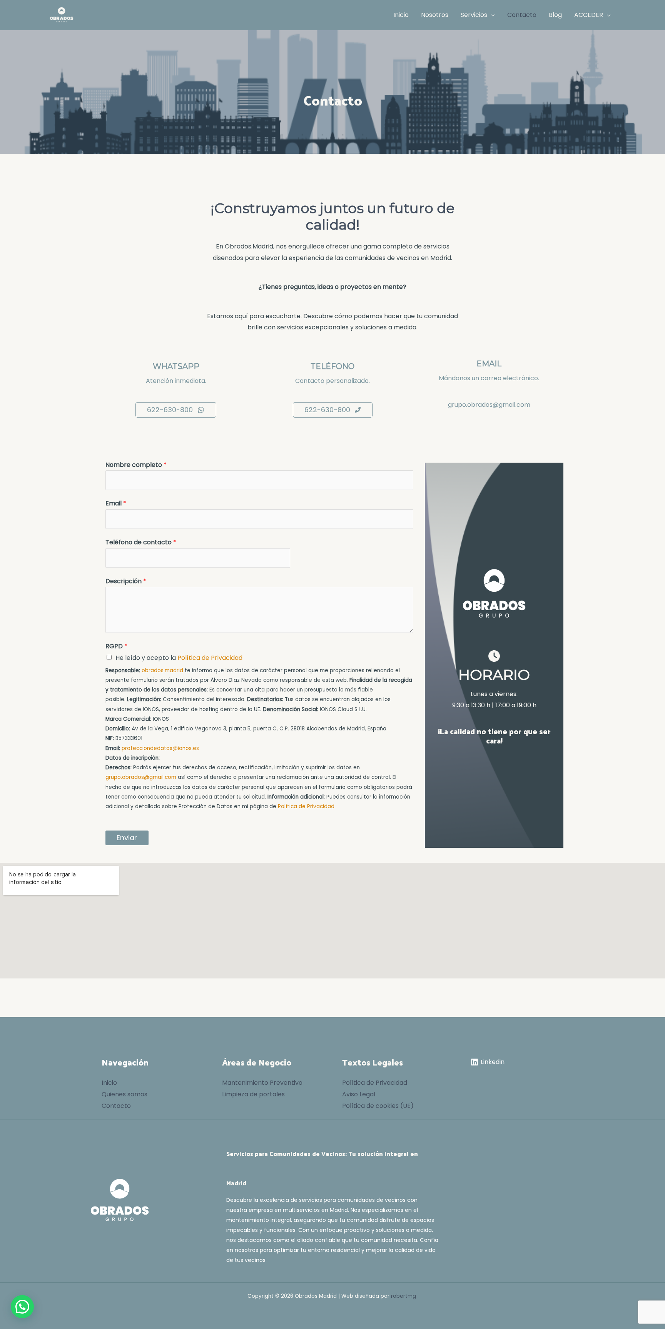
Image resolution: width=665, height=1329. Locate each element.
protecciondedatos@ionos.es (160, 748)
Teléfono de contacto (140, 542)
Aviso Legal (358, 1094)
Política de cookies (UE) (378, 1105)
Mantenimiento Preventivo (262, 1082)
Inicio (109, 1082)
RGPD (116, 646)
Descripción (125, 581)
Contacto (116, 1105)
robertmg (403, 1296)
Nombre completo (136, 464)
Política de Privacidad (209, 657)
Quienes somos (124, 1094)
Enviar (127, 837)
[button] (491, 15)
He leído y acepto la (178, 657)
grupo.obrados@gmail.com (489, 404)
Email (115, 503)
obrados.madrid (162, 670)
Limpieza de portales (253, 1094)
